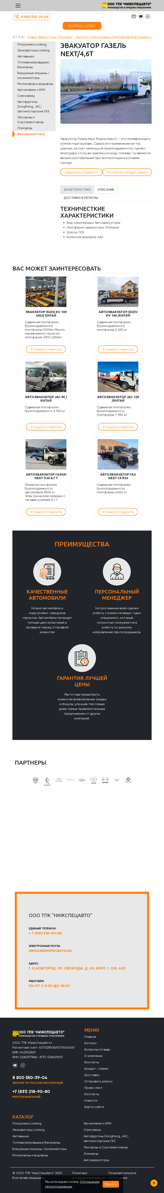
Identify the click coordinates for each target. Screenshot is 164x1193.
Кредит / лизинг (96, 1068)
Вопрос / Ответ (82, 26)
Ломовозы (24, 128)
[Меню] (18, 6)
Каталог (90, 1043)
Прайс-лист (93, 1088)
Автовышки (25, 56)
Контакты (91, 1062)
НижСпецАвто (141, 37)
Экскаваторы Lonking (33, 50)
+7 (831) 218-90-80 (31, 1091)
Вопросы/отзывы (97, 1049)
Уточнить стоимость (46, 349)
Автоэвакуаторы (31, 134)
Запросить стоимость (81, 172)
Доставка (91, 1075)
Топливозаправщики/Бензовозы (33, 64)
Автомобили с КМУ (31, 90)
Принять (111, 1184)
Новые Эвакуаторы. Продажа (49, 37)
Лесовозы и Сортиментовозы (30, 119)
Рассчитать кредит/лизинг (127, 172)
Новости (90, 1100)
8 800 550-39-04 (35, 17)
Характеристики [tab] (77, 189)
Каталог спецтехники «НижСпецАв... (102, 37)
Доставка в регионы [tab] (81, 198)
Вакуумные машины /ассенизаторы (33, 75)
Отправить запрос (98, 1081)
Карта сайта (94, 1107)
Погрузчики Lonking (31, 44)
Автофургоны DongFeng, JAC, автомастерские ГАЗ (33, 106)
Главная (90, 1037)
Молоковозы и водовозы (35, 84)
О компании (93, 1056)
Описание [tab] (105, 189)
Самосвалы (26, 96)
